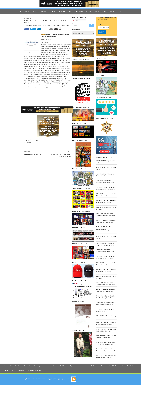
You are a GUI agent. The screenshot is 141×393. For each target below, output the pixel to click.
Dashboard (21, 370)
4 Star (25, 25)
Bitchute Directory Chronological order (34, 366)
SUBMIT (101, 32)
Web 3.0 (120, 11)
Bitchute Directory (15, 366)
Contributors (43, 11)
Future (48, 25)
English (76, 20)
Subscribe (121, 366)
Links (69, 11)
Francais (62, 11)
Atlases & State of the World (37, 25)
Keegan (28, 142)
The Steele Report (101, 11)
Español (53, 11)
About (27, 11)
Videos (112, 11)
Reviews (88, 11)
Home (20, 11)
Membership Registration (34, 370)
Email (100, 24)
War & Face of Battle (63, 25)
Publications (79, 11)
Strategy (53, 25)
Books (55, 366)
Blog (34, 11)
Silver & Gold (112, 366)
